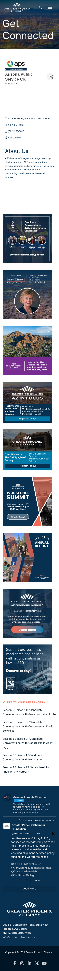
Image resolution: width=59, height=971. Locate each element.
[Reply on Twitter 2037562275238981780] (13, 880)
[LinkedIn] (29, 963)
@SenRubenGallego (23, 875)
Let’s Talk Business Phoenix (25, 702)
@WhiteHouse (32, 864)
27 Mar (37, 833)
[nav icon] (50, 7)
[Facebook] (15, 963)
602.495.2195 (21, 933)
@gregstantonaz (41, 867)
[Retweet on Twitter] (19, 820)
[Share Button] (50, 76)
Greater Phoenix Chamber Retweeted (39, 820)
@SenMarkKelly (20, 867)
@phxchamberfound (21, 833)
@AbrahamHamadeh (24, 871)
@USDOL (17, 864)
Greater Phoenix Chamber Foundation (28, 827)
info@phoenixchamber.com (19, 937)
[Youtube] (44, 963)
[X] (37, 963)
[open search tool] (40, 7)
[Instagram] (22, 963)
